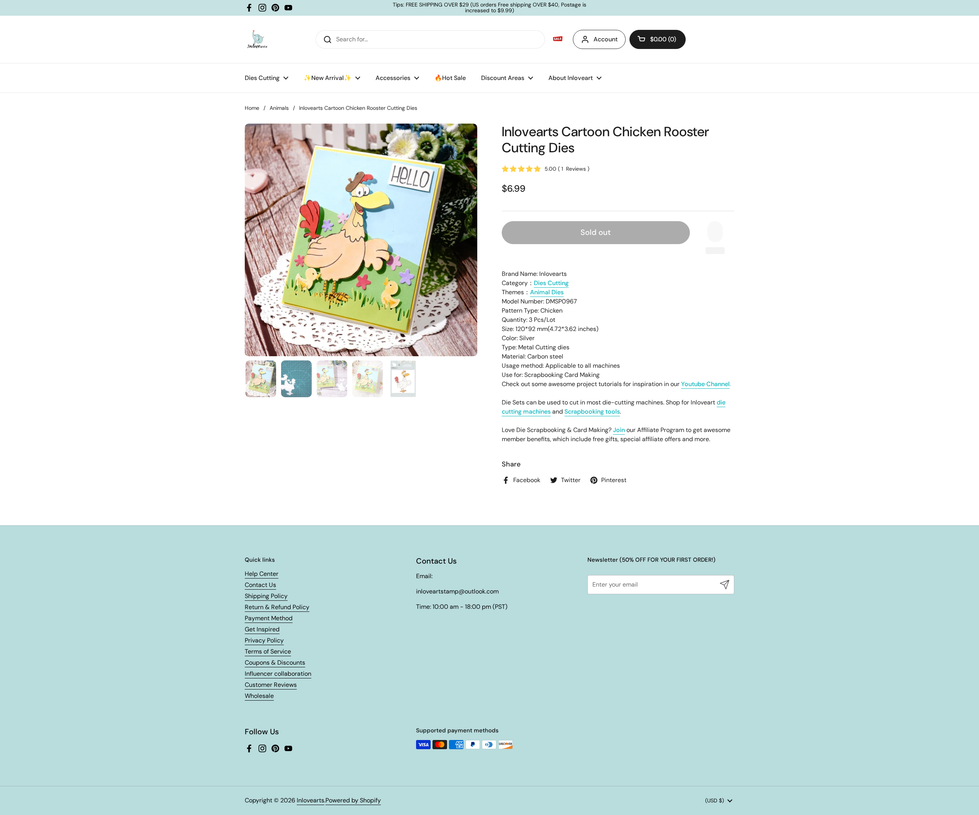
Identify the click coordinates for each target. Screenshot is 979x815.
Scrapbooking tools (592, 412)
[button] (657, 39)
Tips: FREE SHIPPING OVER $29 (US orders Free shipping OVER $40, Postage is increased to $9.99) (489, 8)
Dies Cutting (551, 283)
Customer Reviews (271, 685)
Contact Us (260, 585)
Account (606, 39)
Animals (279, 107)
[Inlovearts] (257, 39)
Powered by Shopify (353, 800)
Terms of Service (268, 651)
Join (619, 430)
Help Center (261, 574)
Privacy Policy (264, 640)
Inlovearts (310, 800)
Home (252, 107)
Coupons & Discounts (275, 663)
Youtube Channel (705, 384)
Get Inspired (262, 629)
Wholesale (259, 696)
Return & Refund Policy (277, 607)
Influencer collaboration (278, 674)
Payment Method (269, 618)
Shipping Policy (266, 596)
